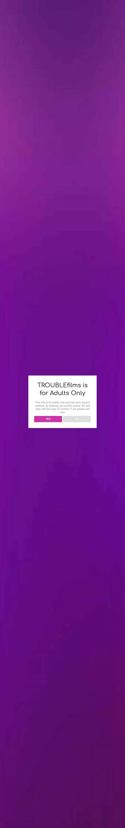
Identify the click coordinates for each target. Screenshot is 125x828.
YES (48, 419)
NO (77, 419)
